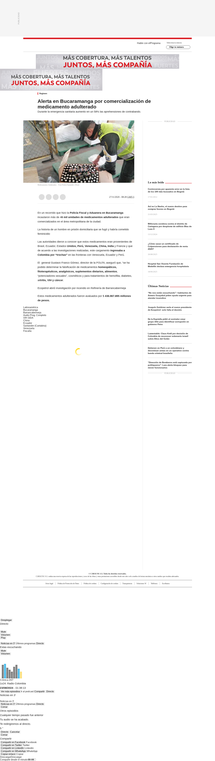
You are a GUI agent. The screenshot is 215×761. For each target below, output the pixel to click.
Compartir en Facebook (13, 742)
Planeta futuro (146, 595)
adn (149, 591)
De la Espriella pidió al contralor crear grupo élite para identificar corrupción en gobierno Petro (168, 321)
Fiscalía (27, 331)
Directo (40, 643)
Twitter (49, 197)
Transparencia (127, 583)
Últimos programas (25, 643)
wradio (101, 595)
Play (3, 638)
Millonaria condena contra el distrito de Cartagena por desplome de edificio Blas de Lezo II (170, 226)
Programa (155, 43)
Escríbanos (166, 583)
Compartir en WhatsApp (13, 751)
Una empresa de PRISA (48, 593)
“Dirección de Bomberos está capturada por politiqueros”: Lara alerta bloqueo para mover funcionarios (170, 365)
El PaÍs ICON (113, 599)
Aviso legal (49, 583)
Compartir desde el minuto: (17, 759)
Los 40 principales (85, 591)
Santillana (99, 591)
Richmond (72, 599)
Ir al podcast (27, 691)
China (26, 320)
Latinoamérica (30, 307)
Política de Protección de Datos (68, 583)
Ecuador (27, 323)
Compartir (39, 691)
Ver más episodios (10, 691)
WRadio (107, 45)
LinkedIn (56, 197)
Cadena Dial (124, 595)
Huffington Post (77, 595)
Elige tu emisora (176, 47)
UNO (93, 595)
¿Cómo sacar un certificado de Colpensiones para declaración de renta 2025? (168, 246)
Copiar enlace (8, 754)
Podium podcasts (100, 599)
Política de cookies (90, 583)
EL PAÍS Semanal (135, 595)
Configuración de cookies (109, 583)
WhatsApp (63, 197)
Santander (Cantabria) (34, 325)
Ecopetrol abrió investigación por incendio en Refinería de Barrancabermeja (82, 288)
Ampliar (128, 126)
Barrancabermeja (32, 312)
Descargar (5, 757)
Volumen (5, 635)
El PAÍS (73, 591)
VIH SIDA (28, 318)
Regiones (43, 93)
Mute (3, 632)
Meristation (153, 599)
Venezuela (28, 328)
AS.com (140, 591)
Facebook (42, 197)
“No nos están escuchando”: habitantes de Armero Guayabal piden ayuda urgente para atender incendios (169, 295)
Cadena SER (130, 591)
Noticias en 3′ (8, 643)
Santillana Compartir (116, 591)
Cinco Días (113, 595)
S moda (125, 599)
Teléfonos (154, 583)
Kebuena (159, 595)
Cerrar (4, 707)
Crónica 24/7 (6, 680)
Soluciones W (141, 583)
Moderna (87, 599)
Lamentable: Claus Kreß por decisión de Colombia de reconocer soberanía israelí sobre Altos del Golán (168, 336)
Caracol (160, 591)
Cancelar (15, 732)
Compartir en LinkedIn (12, 748)
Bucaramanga (30, 310)
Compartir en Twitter (11, 745)
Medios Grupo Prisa (48, 600)
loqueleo (138, 599)
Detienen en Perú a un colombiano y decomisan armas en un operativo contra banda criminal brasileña (168, 350)
